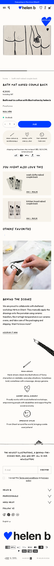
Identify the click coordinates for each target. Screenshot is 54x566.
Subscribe (44, 470)
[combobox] (7, 521)
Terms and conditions (28, 478)
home (5, 78)
